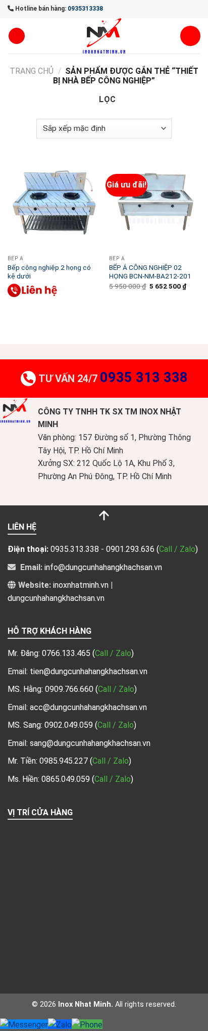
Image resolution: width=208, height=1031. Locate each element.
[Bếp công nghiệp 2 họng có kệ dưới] (53, 204)
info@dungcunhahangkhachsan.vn (103, 567)
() (113, 653)
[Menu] (17, 36)
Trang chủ (32, 71)
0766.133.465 (67, 653)
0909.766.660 (70, 689)
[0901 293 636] (33, 290)
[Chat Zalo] (60, 1024)
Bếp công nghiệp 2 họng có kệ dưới (49, 271)
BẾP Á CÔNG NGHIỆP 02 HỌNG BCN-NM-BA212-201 (150, 271)
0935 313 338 (144, 377)
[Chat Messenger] (24, 1024)
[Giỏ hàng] (190, 36)
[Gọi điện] (87, 1024)
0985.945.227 (64, 761)
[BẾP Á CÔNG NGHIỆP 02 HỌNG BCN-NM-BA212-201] (154, 204)
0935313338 (85, 8)
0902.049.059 (69, 725)
